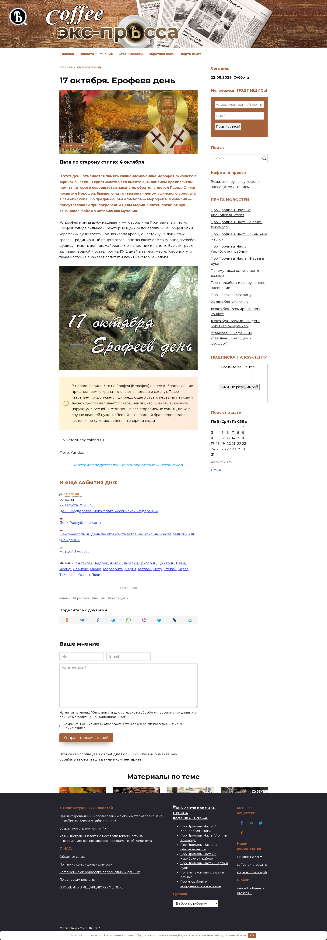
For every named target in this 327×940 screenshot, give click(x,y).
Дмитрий (166, 563)
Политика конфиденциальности (86, 864)
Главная (67, 54)
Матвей (145, 569)
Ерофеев (82, 598)
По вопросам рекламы (77, 879)
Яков (96, 575)
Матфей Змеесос (74, 552)
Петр (157, 569)
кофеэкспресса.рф (252, 872)
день (66, 598)
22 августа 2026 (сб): (77, 505)
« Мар (216, 470)
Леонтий (80, 569)
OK (252, 935)
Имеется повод (76, 145)
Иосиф (65, 569)
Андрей (101, 563)
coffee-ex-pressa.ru (79, 821)
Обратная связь (161, 54)
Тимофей (67, 575)
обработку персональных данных (167, 712)
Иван (180, 563)
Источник (128, 588)
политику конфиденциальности (102, 717)
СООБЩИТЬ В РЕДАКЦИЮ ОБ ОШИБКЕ (91, 887)
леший (99, 598)
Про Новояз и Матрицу (231, 295)
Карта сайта (191, 54)
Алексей (85, 563)
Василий (130, 563)
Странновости (130, 54)
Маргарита (113, 569)
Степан (170, 569)
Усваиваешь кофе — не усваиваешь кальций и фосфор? (231, 338)
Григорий (148, 563)
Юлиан (83, 575)
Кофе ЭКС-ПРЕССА (190, 818)
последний (119, 598)
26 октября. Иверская (230, 302)
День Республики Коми (80, 523)
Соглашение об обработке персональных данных (99, 872)
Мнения (106, 54)
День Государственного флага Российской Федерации (108, 511)
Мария (130, 569)
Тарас (183, 569)
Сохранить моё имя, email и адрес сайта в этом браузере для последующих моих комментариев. (123, 726)
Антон (115, 563)
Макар (95, 569)
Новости (87, 54)
